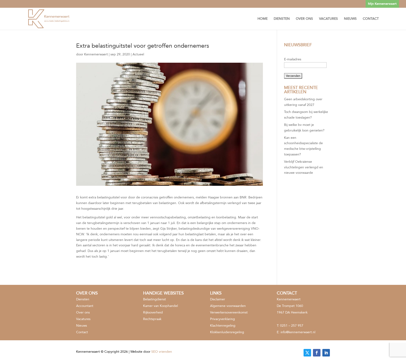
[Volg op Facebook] (316, 352)
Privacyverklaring (222, 319)
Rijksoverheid (153, 312)
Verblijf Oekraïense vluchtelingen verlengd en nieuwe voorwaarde (303, 167)
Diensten (282, 19)
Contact (371, 19)
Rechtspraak (152, 319)
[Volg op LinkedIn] (326, 352)
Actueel (138, 54)
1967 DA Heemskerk (292, 312)
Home (263, 19)
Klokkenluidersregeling (227, 332)
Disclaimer (217, 299)
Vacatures (328, 19)
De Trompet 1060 (290, 306)
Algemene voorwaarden (228, 306)
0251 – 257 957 (291, 325)
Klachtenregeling (222, 325)
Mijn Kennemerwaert (382, 4)
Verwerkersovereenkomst (229, 312)
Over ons (304, 19)
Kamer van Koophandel (160, 306)
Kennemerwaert (96, 54)
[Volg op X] (307, 352)
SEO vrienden (161, 351)
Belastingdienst (154, 299)
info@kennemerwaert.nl (298, 332)
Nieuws (350, 19)
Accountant (84, 306)
